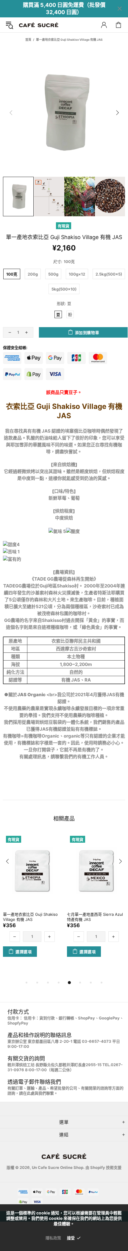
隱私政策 (53, 1237)
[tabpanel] (32, 901)
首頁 (28, 39)
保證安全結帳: (15, 347)
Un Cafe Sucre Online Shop (38, 25)
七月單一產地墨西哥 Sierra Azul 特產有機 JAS (95, 917)
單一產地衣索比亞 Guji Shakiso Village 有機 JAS (30, 917)
